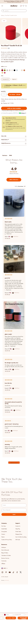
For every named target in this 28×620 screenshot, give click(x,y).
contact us (10, 124)
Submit (14, 514)
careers (3, 534)
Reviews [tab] (5, 155)
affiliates (3, 563)
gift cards (17, 539)
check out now (8, 120)
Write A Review (14, 179)
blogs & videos (4, 552)
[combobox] (14, 11)
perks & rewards (5, 550)
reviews (2, 580)
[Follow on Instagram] (2, 572)
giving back (4, 531)
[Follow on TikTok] (13, 572)
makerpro (3, 547)
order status (18, 531)
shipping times (18, 534)
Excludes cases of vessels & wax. (14, 2)
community (3, 561)
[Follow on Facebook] (17, 572)
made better (4, 528)
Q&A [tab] (10, 155)
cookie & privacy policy (6, 539)
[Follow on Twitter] (21, 572)
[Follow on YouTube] (10, 572)
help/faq (17, 528)
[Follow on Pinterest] (6, 572)
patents (3, 537)
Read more (9, 233)
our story (3, 526)
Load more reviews (14, 462)
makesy (2, 15)
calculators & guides (6, 555)
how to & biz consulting (20, 537)
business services (5, 558)
